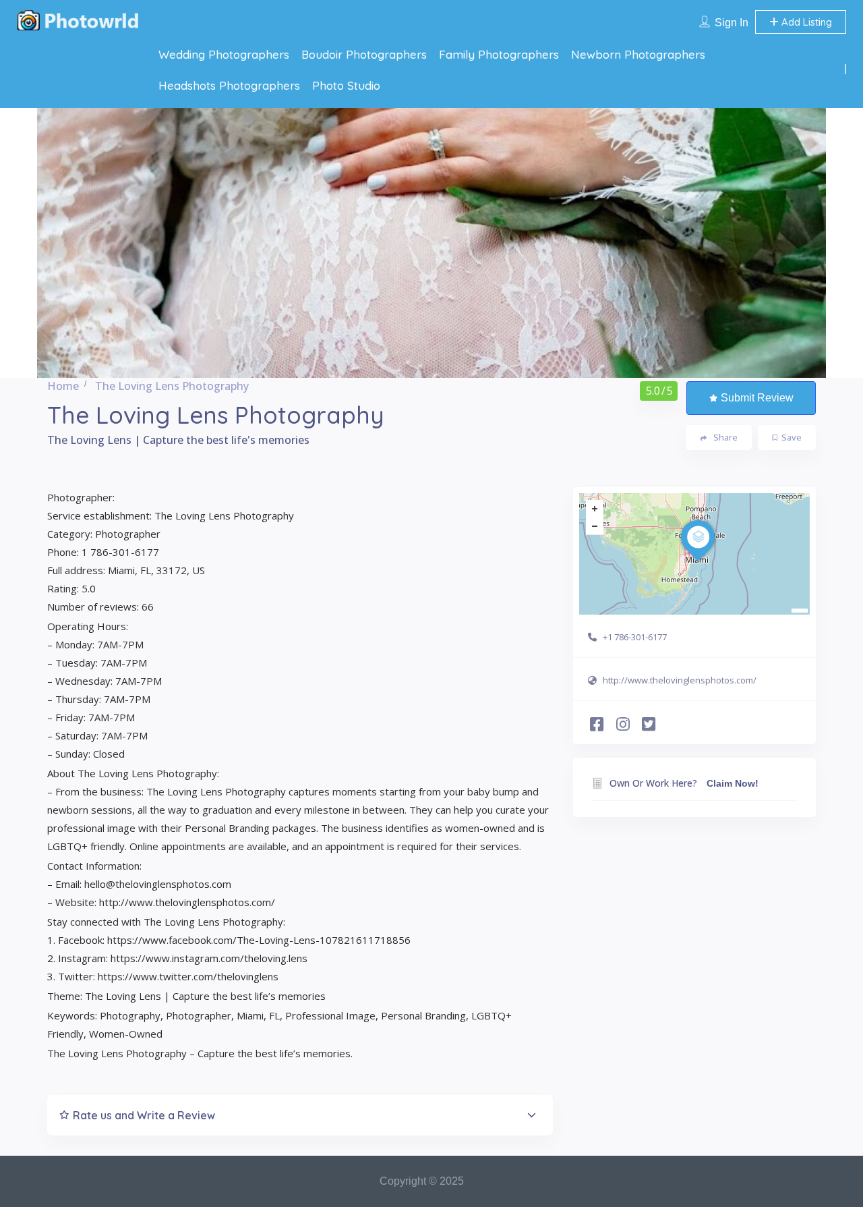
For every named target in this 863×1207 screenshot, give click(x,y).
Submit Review (757, 397)
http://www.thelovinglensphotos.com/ (679, 680)
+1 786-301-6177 (635, 637)
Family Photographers (499, 54)
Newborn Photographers (638, 54)
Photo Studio (346, 85)
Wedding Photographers (223, 54)
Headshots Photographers (229, 85)
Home (63, 385)
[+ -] (694, 554)
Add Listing (805, 22)
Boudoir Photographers (364, 54)
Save (791, 437)
